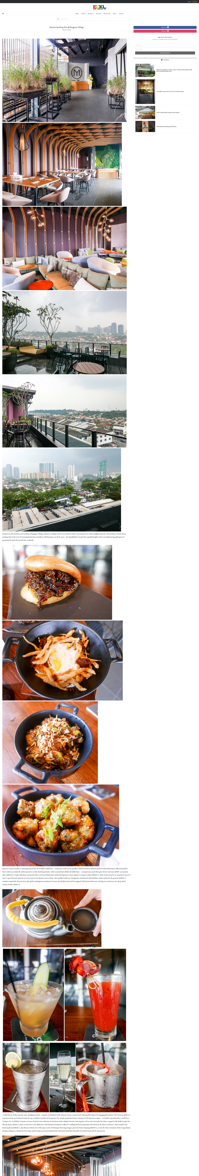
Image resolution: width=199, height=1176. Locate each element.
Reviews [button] (90, 13)
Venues (83, 13)
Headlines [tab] (166, 60)
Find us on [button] (164, 27)
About (114, 13)
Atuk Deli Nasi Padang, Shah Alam (166, 126)
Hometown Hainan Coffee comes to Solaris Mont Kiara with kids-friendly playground (174, 70)
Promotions (107, 13)
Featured (98, 13)
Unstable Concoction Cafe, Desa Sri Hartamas (170, 91)
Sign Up (195, 1)
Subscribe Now (165, 53)
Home (77, 13)
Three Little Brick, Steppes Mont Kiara (167, 112)
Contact (121, 13)
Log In (189, 1)
